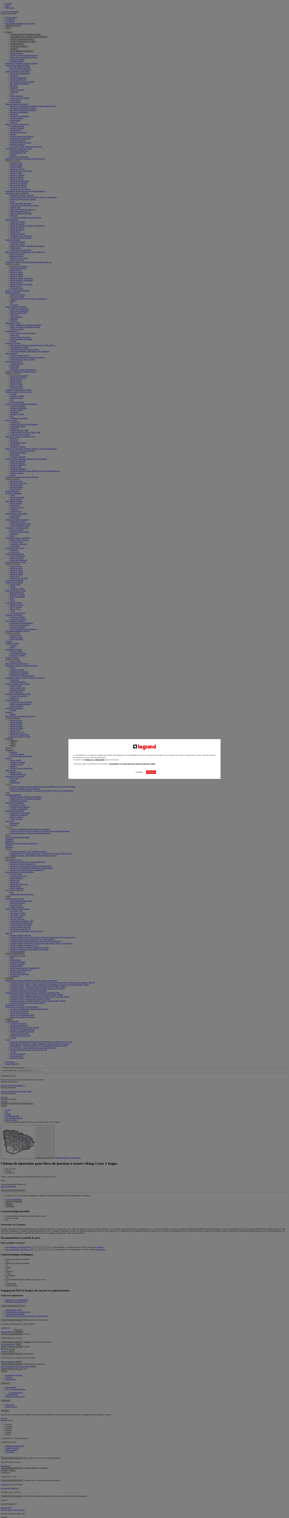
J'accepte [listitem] (151, 772)
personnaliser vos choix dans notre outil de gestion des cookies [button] (132, 764)
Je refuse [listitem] (139, 772)
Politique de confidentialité (94, 760)
